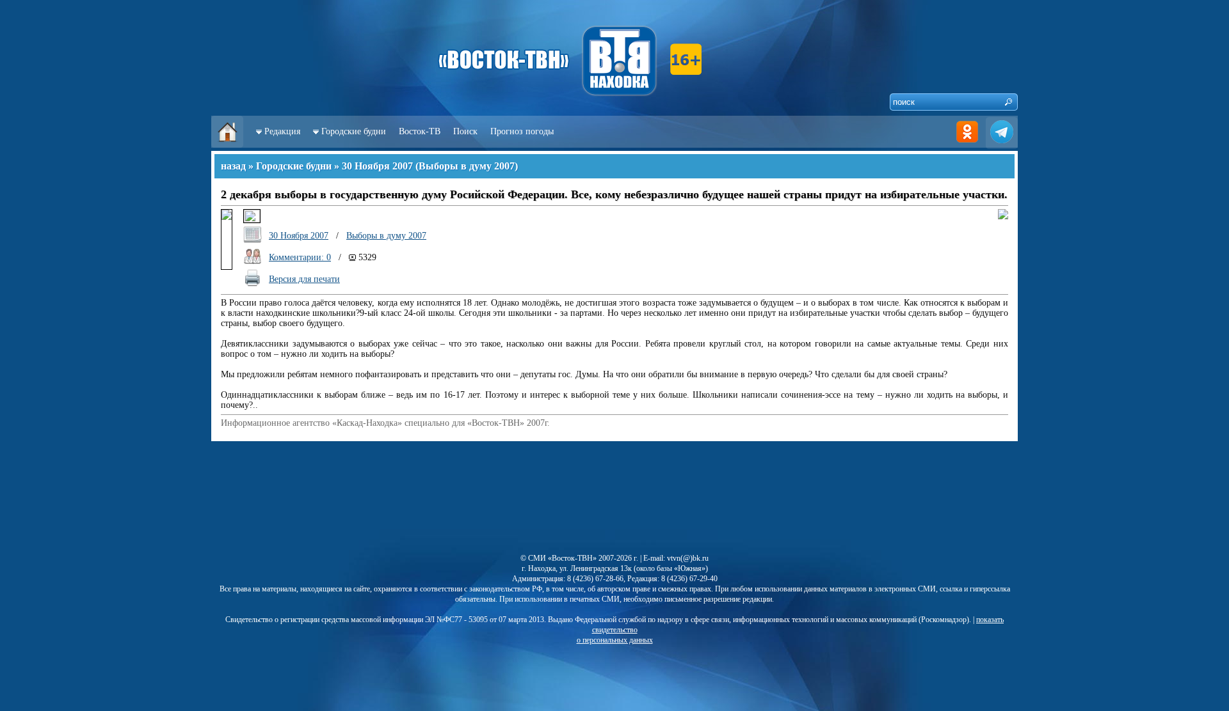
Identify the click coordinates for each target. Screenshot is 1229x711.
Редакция (282, 131)
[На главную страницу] (227, 145)
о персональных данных (615, 640)
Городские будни (353, 131)
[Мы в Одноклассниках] (967, 145)
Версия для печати (304, 279)
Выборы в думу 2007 (467, 165)
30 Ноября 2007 (377, 165)
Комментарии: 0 (300, 257)
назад (233, 165)
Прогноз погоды (522, 131)
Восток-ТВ (419, 131)
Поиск (465, 131)
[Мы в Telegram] (1002, 145)
